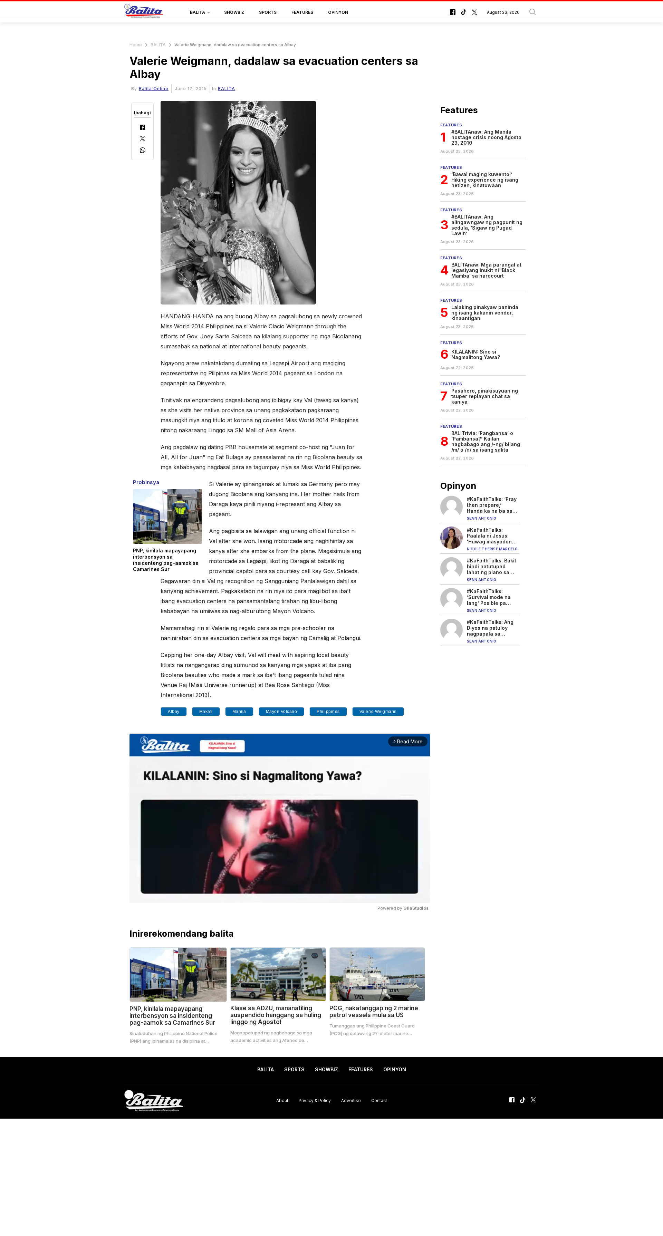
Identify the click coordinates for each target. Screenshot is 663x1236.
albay (174, 711)
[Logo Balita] (143, 12)
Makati (206, 711)
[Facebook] (142, 128)
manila (239, 711)
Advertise (351, 1100)
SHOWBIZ (234, 12)
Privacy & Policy (315, 1100)
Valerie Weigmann (378, 711)
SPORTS (268, 12)
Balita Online (154, 88)
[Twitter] (142, 139)
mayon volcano (281, 711)
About (282, 1100)
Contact (379, 1100)
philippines (328, 711)
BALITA (197, 12)
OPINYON (338, 12)
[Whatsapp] (142, 151)
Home (135, 44)
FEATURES (302, 12)
